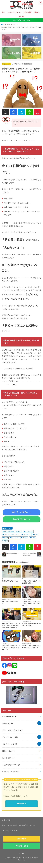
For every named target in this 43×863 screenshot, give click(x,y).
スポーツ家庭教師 (9, 531)
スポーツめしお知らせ (12, 730)
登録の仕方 (21, 804)
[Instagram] (20, 16)
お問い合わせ (21, 839)
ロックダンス (27, 534)
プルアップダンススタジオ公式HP (20, 857)
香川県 (33, 537)
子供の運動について (11, 765)
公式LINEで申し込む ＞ (22, 519)
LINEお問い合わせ (21, 846)
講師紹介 (37, 12)
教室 (3, 12)
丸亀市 (36, 534)
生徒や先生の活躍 (10, 771)
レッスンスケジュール (14, 12)
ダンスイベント (10, 737)
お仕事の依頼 (27, 12)
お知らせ (7, 723)
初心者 (6, 537)
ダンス (20, 531)
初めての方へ (12, 24)
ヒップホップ (29, 531)
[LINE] (23, 16)
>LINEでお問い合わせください (21, 20)
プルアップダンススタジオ (12, 534)
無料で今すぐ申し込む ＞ (21, 512)
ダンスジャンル (9, 744)
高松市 (6, 541)
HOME (5, 24)
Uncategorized (9, 716)
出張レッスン (8, 751)
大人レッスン (15, 537)
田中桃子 (25, 537)
